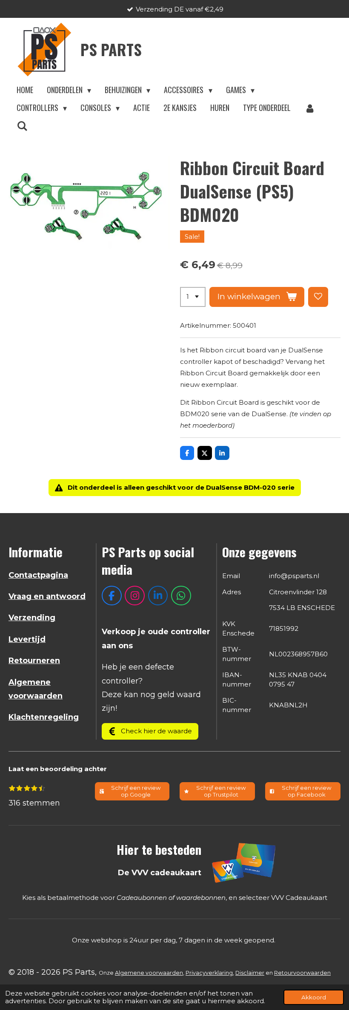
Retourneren (34, 660)
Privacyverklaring (209, 973)
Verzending (32, 617)
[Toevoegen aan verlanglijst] (318, 297)
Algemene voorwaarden (149, 973)
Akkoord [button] (313, 997)
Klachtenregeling (44, 717)
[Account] (310, 108)
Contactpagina (38, 575)
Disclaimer (249, 973)
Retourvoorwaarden (302, 973)
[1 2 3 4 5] (193, 297)
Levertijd (27, 639)
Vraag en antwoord (47, 596)
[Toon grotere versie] (244, 862)
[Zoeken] (22, 126)
